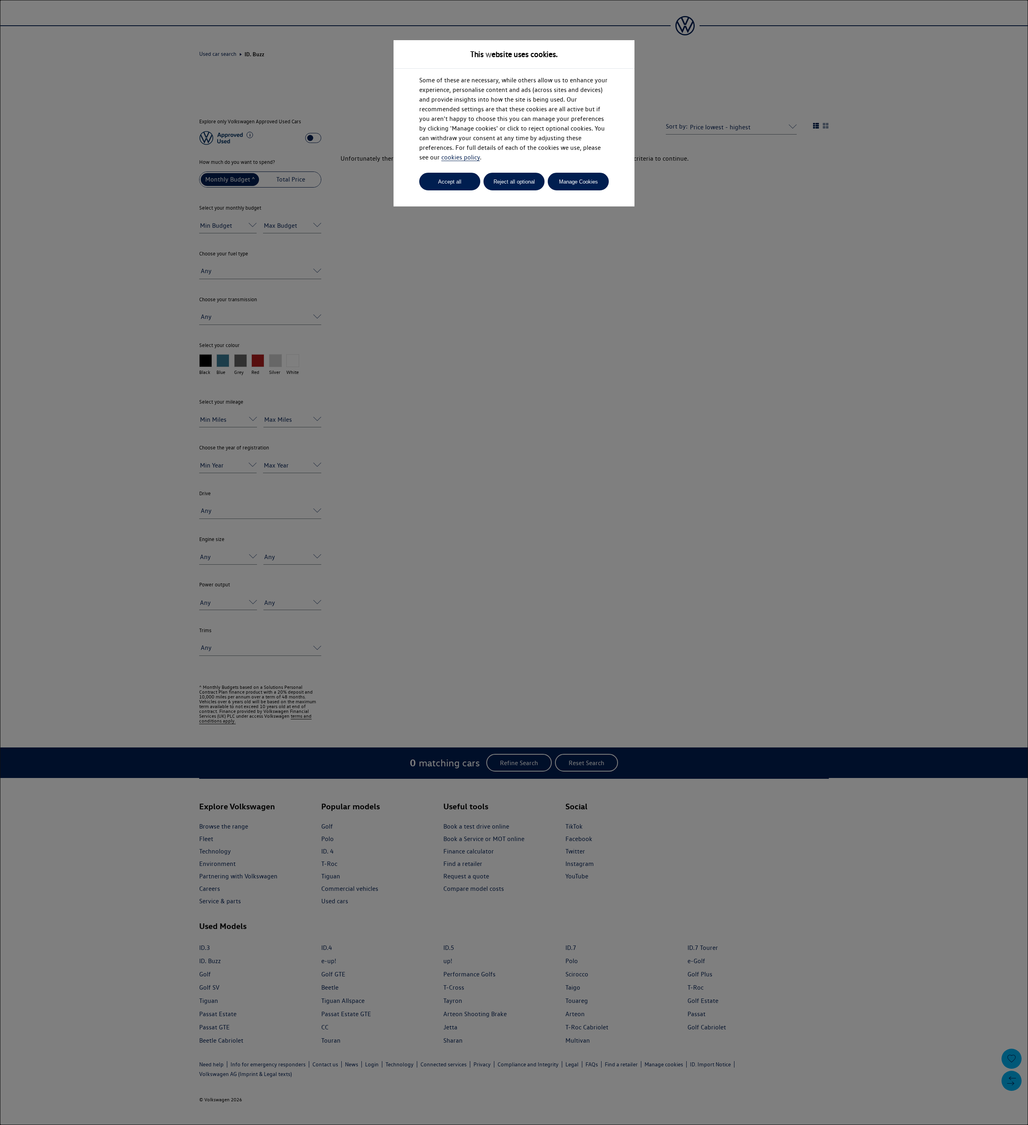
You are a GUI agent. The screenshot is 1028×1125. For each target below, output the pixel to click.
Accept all (449, 182)
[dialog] (514, 562)
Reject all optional (514, 182)
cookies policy (460, 157)
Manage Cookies (578, 182)
